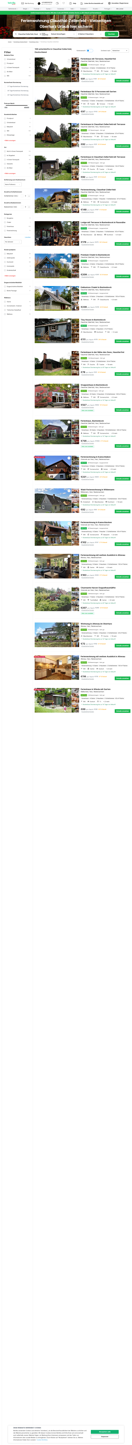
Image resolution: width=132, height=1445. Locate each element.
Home (9, 42)
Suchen (111, 34)
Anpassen (104, 1436)
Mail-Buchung (29, 3)
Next (67, 70)
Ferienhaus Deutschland (20, 42)
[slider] (5, 105)
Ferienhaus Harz (34, 42)
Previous (39, 70)
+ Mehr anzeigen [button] (10, 140)
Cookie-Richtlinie (42, 1440)
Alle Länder (119, 9)
